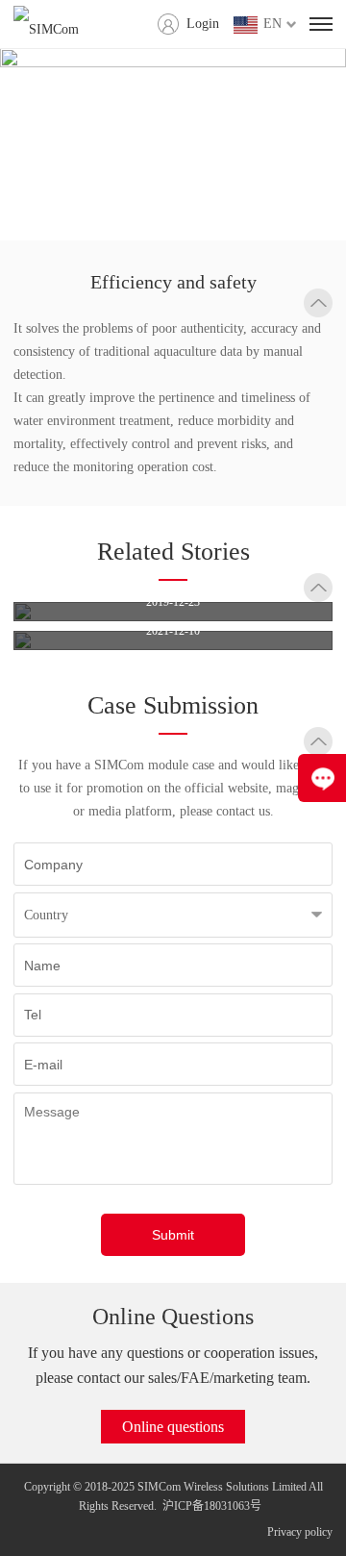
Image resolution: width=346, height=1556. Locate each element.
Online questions (173, 1426)
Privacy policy (300, 1532)
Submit (173, 1234)
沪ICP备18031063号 (211, 1506)
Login (202, 23)
